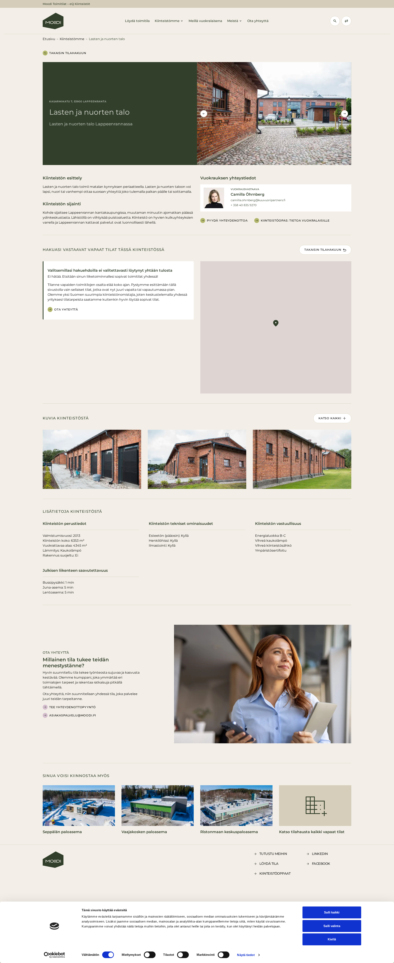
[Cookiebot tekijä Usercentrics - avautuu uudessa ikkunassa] (54, 955)
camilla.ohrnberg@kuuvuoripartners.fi (258, 200)
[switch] (150, 954)
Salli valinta (331, 926)
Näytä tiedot (245, 955)
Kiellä (332, 939)
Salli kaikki (331, 912)
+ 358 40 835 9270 (244, 205)
